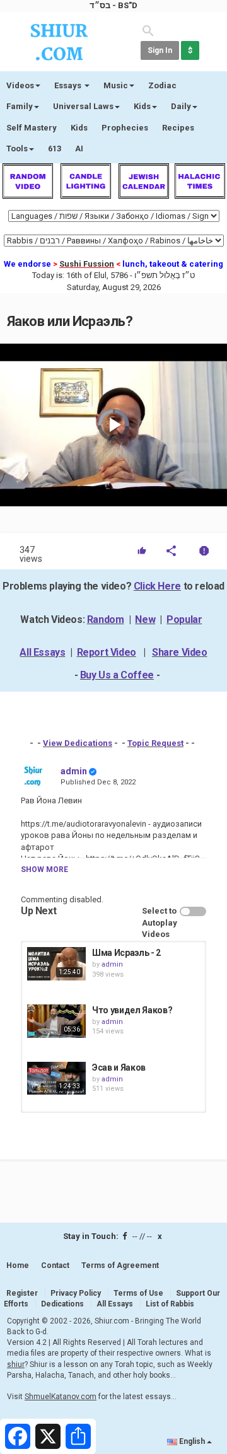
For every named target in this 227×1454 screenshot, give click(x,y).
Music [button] (115, 85)
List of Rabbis (170, 1304)
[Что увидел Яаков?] (56, 1020)
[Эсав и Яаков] (56, 1078)
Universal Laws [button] (83, 106)
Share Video (179, 652)
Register (22, 1293)
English (192, 1441)
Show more (44, 869)
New (145, 619)
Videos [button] (20, 85)
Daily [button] (181, 106)
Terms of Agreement (120, 1265)
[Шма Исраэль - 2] (56, 963)
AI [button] (79, 148)
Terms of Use (138, 1293)
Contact (55, 1265)
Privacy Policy (75, 1293)
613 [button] (54, 148)
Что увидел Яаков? (132, 1010)
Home (17, 1265)
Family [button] (19, 106)
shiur (16, 1364)
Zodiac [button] (162, 85)
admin (74, 771)
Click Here (157, 586)
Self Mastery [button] (31, 127)
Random (105, 619)
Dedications (62, 1304)
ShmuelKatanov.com (60, 1396)
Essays (68, 85)
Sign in (160, 50)
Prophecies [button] (125, 127)
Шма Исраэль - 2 (126, 953)
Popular (184, 619)
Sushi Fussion (86, 264)
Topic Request (155, 743)
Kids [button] (142, 106)
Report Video (106, 652)
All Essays (42, 652)
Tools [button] (17, 148)
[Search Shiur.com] (148, 30)
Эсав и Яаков (119, 1067)
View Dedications (77, 743)
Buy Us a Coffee (117, 675)
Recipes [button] (178, 127)
